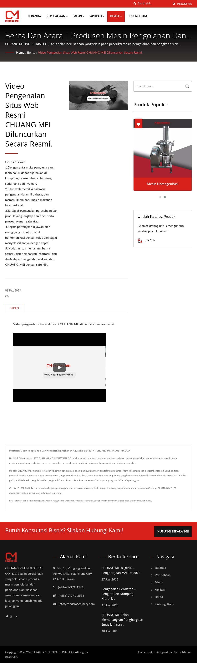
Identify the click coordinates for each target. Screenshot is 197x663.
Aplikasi (96, 16)
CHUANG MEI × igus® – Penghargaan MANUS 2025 (120, 570)
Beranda (34, 16)
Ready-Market (182, 652)
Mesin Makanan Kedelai (88, 501)
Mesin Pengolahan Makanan (60, 501)
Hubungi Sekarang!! (173, 531)
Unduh (150, 240)
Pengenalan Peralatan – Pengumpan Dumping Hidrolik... (118, 594)
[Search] (187, 86)
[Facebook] (7, 617)
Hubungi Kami (138, 16)
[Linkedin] (16, 617)
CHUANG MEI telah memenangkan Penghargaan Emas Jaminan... (122, 620)
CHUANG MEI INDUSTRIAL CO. (52, 652)
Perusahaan (56, 16)
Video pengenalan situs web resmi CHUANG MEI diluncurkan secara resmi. (90, 52)
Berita (115, 16)
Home (20, 52)
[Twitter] (11, 617)
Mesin (78, 16)
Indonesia (184, 4)
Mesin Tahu (107, 501)
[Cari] (135, 4)
